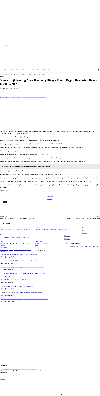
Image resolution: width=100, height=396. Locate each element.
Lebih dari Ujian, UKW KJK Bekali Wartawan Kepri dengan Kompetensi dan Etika (19, 260)
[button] (98, 70)
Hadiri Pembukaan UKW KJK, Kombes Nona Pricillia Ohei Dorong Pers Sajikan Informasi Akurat (23, 273)
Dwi (4, 88)
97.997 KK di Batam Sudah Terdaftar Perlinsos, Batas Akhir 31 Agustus (15, 237)
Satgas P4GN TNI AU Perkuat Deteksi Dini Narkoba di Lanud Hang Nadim (18, 279)
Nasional (5, 74)
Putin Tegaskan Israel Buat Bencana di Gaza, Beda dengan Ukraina (17, 218)
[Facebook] (90, 42)
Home (1, 74)
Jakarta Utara (18, 201)
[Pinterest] (25, 92)
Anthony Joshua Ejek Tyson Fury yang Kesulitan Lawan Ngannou (83, 218)
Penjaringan (31, 201)
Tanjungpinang (39, 241)
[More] (37, 92)
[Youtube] (99, 42)
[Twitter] (95, 42)
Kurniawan (24, 201)
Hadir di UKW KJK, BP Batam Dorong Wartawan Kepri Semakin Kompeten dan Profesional (21, 292)
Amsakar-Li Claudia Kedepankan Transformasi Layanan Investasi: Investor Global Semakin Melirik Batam (24, 299)
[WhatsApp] (31, 92)
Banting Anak (10, 201)
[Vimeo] (97, 42)
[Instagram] (93, 42)
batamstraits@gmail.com (10, 376)
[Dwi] (1, 88)
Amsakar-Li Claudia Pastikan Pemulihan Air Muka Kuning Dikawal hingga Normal (19, 254)
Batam (1, 235)
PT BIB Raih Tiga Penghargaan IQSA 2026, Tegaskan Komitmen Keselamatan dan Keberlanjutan (22, 267)
